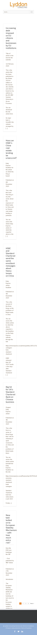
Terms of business (26, 628)
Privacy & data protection (13, 628)
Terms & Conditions (28, 626)
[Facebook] (15, 631)
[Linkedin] (22, 631)
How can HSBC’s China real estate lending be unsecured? (11, 149)
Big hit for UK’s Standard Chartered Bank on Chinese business (10, 394)
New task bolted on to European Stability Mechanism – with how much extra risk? (11, 529)
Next (31, 603)
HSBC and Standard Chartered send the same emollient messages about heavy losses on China (10, 262)
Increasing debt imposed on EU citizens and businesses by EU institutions (11, 38)
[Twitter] (18, 631)
